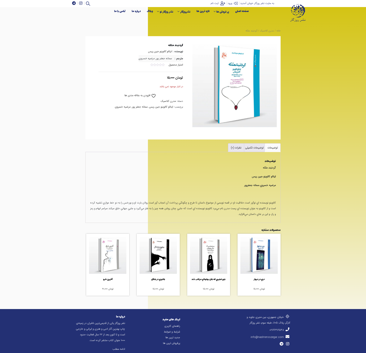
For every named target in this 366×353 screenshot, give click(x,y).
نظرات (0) (236, 148)
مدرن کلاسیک (267, 31)
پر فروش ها (222, 11)
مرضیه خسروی (123, 107)
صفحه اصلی (242, 11)
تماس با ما (120, 11)
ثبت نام (215, 3)
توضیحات (272, 148)
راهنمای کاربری (172, 326)
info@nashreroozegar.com (268, 337)
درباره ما (136, 11)
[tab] (273, 147)
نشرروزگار (185, 11)
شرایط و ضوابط (172, 332)
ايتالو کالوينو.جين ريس (160, 51)
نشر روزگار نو (166, 11)
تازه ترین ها (203, 11)
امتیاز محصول (176, 65)
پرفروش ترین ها (171, 343)
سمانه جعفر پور (140, 107)
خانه (278, 31)
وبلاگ (150, 11)
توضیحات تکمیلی (254, 148)
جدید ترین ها (172, 337)
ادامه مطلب (118, 349)
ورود (230, 3)
